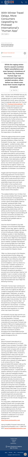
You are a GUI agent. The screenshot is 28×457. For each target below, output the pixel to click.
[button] (22, 2)
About (13, 441)
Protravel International (15, 104)
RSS (14, 452)
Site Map (10, 452)
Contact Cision (13, 438)
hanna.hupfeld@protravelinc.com (15, 428)
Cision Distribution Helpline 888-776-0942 (14, 447)
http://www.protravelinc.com (10, 420)
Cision (16, 454)
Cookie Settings (20, 452)
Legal (6, 452)
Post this (15, 90)
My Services (13, 443)
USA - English (5, 34)
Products (14, 440)
